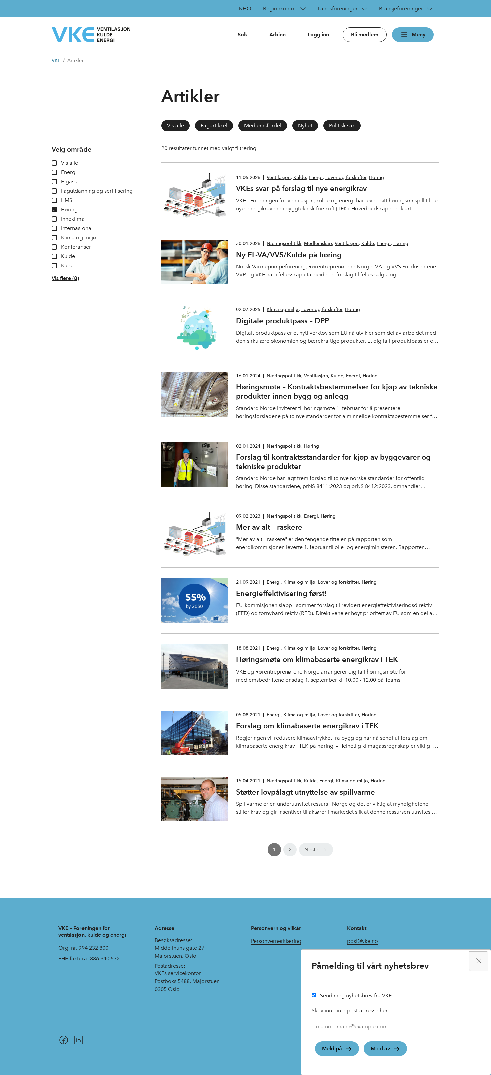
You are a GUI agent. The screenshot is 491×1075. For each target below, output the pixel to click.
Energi (316, 177)
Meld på (332, 1048)
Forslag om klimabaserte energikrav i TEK (307, 725)
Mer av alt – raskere (269, 527)
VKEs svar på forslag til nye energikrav (301, 188)
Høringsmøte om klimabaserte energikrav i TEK (317, 659)
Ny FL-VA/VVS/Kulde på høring (289, 254)
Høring (376, 177)
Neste (311, 849)
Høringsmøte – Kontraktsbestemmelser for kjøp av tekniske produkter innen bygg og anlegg (337, 391)
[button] (65, 278)
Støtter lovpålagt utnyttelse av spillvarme (305, 792)
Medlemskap (318, 243)
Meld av (380, 1048)
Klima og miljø (283, 309)
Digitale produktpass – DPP (282, 320)
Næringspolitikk (284, 243)
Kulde (299, 177)
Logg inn (318, 34)
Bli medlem (364, 34)
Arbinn (277, 34)
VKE (56, 60)
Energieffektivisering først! (281, 593)
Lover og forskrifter (345, 177)
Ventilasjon (279, 177)
